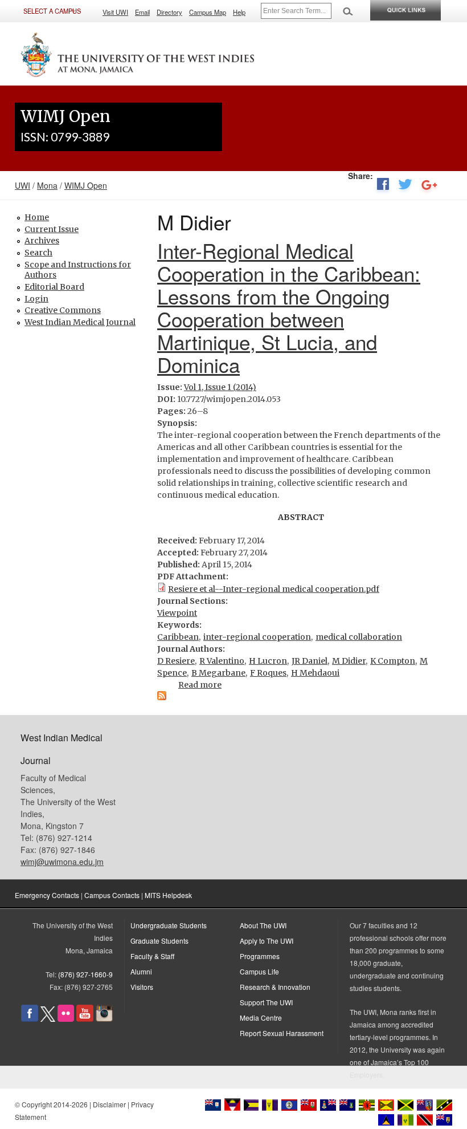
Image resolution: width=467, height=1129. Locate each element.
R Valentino (221, 661)
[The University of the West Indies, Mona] (138, 54)
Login (36, 299)
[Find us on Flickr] (66, 1019)
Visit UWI (115, 12)
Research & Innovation (275, 987)
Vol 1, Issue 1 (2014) (220, 387)
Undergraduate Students (168, 925)
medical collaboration (359, 637)
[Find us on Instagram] (104, 1019)
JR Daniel (309, 661)
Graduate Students (159, 940)
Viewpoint (177, 613)
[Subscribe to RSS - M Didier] (161, 697)
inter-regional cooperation (257, 637)
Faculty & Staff (152, 956)
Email (142, 12)
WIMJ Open (85, 185)
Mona (47, 185)
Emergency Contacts (47, 895)
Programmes (260, 956)
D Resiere (176, 661)
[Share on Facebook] (382, 186)
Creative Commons (62, 310)
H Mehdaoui (315, 673)
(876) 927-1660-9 (85, 974)
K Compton (392, 661)
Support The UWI (266, 1002)
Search (38, 252)
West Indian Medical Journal (80, 322)
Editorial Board (54, 287)
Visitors (141, 987)
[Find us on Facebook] (29, 1019)
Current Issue (51, 229)
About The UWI (263, 925)
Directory (169, 12)
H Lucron (268, 661)
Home (36, 217)
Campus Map (207, 12)
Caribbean (178, 637)
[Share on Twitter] (405, 186)
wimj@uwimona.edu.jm (62, 861)
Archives (41, 240)
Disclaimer (109, 1104)
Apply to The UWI (266, 940)
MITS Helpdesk (168, 895)
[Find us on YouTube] (84, 1019)
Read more (200, 685)
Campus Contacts (112, 895)
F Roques (268, 673)
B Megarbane (218, 673)
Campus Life (259, 971)
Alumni (141, 971)
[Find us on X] (47, 1019)
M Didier (349, 661)
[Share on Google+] (429, 186)
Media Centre (261, 1017)
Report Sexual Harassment (281, 1033)
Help (239, 12)
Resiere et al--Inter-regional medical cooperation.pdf (273, 589)
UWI (22, 185)
